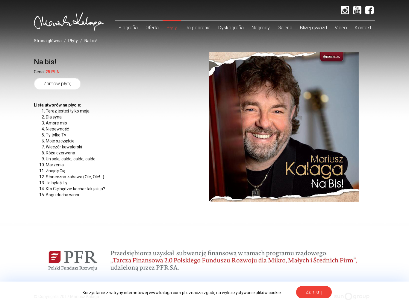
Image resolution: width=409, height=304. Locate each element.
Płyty (171, 28)
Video (341, 28)
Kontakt (363, 28)
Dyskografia (231, 28)
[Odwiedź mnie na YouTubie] (357, 10)
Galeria (285, 28)
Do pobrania (197, 28)
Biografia (128, 28)
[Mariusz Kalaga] (69, 21)
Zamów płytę (57, 83)
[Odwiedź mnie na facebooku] (369, 10)
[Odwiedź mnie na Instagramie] (345, 10)
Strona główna (48, 40)
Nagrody (261, 28)
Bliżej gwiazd (313, 28)
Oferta (152, 28)
